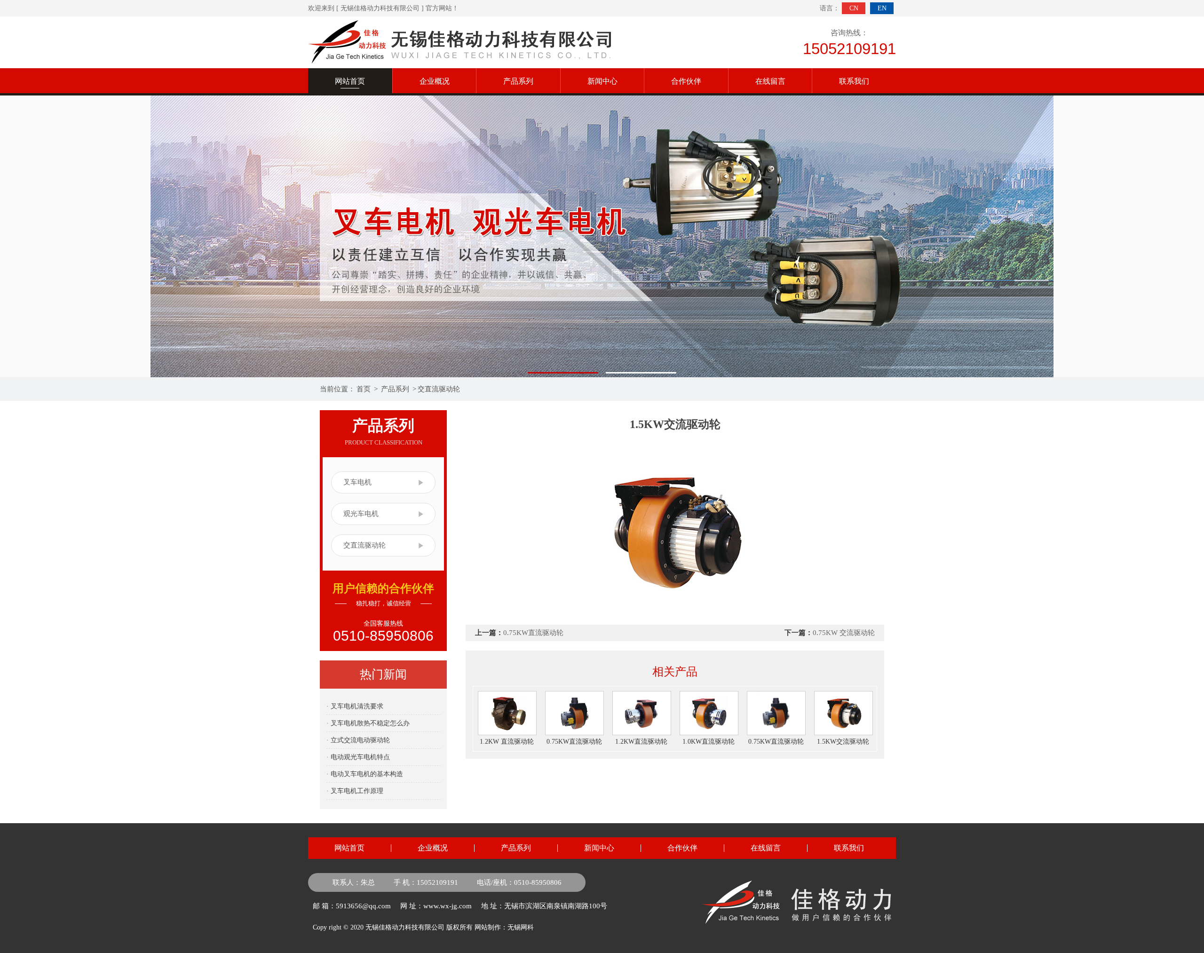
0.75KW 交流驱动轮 (844, 632)
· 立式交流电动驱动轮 (358, 740)
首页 (363, 389)
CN (853, 8)
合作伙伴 (686, 81)
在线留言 (770, 81)
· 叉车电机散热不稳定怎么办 (368, 723)
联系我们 (854, 81)
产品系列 (518, 81)
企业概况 (435, 81)
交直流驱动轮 (439, 389)
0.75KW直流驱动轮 (533, 632)
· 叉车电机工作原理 (354, 790)
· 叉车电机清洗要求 (354, 706)
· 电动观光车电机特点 (358, 757)
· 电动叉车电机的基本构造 (364, 774)
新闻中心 (602, 81)
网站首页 (349, 848)
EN (882, 8)
